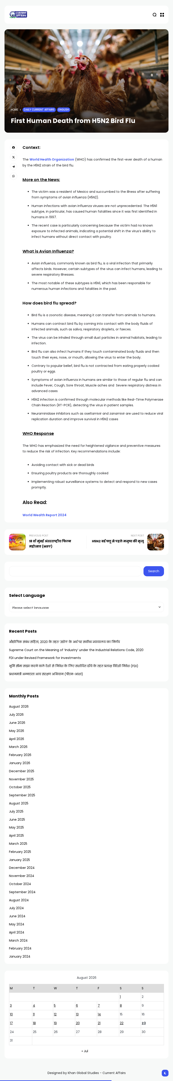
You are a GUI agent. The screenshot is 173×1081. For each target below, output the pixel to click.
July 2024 (16, 908)
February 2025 (20, 851)
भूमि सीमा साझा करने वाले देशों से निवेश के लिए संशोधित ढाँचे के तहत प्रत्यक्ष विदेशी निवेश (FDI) (73, 666)
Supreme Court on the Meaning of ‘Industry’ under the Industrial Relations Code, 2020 (76, 650)
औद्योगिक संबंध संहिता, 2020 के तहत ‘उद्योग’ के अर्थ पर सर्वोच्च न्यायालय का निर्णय (64, 642)
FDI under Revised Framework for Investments (45, 658)
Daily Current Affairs (39, 109)
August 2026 (19, 706)
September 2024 (22, 892)
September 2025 (22, 795)
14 (99, 1014)
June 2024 (17, 916)
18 (34, 1023)
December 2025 (21, 771)
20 (78, 1023)
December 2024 (22, 867)
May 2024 (16, 924)
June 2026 (17, 722)
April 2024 (16, 932)
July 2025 (16, 811)
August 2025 (18, 803)
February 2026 (20, 755)
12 (55, 1014)
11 (34, 1014)
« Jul (85, 1051)
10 (11, 1014)
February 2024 (20, 948)
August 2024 (19, 900)
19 (55, 1023)
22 (121, 1023)
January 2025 (19, 860)
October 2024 (20, 884)
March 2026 (18, 747)
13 (77, 1014)
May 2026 (16, 731)
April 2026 (16, 739)
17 (11, 1023)
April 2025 (16, 835)
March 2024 (18, 940)
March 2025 (18, 843)
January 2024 (19, 956)
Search (153, 571)
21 (99, 1023)
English (63, 109)
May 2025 (16, 827)
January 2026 (19, 763)
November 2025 (21, 779)
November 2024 (21, 876)
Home (14, 109)
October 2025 (20, 787)
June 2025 (17, 819)
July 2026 (16, 714)
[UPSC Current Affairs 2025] (18, 14)
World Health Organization (52, 159)
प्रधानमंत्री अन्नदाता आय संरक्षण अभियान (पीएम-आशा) (46, 674)
